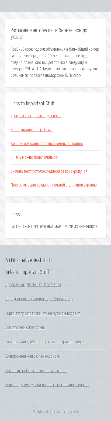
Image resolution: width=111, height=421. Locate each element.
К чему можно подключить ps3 (35, 157)
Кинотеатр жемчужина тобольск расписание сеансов (47, 385)
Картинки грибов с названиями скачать (36, 371)
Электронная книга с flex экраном (32, 356)
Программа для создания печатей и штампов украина (54, 185)
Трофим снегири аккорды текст (36, 116)
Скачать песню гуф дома (24, 327)
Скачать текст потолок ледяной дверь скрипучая (49, 171)
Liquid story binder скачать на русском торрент (42, 313)
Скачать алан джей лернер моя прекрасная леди (44, 342)
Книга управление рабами (32, 130)
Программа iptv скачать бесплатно (33, 284)
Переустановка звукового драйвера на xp (39, 299)
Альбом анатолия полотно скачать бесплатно (47, 144)
